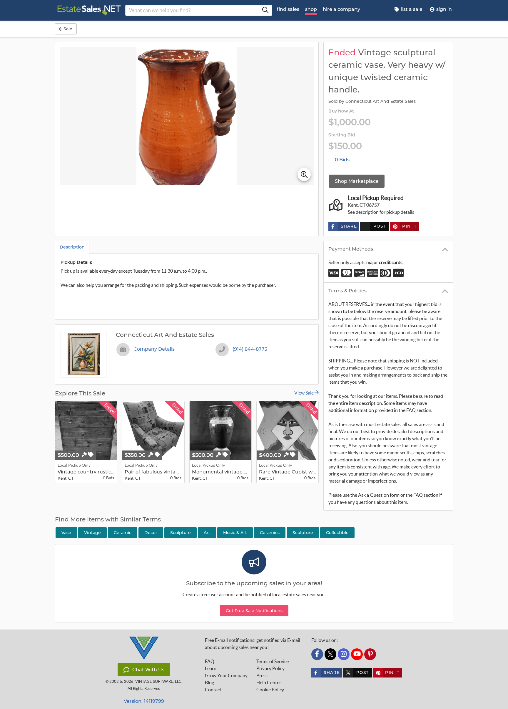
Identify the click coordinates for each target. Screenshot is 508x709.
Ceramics (270, 532)
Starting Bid (341, 135)
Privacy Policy (270, 668)
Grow (226, 675)
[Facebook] (317, 654)
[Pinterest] (370, 654)
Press (262, 675)
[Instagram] (344, 654)
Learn (210, 668)
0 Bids (342, 160)
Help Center (268, 682)
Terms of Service (272, 661)
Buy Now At (341, 111)
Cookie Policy (270, 689)
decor (150, 532)
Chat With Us (148, 669)
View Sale (304, 392)
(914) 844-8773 (250, 349)
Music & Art (235, 532)
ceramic (122, 532)
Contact (213, 689)
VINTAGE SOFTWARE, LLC (158, 681)
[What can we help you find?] (265, 10)
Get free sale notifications (254, 610)
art (207, 532)
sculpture (180, 532)
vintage (92, 532)
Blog (209, 682)
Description (72, 247)
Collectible (337, 532)
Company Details (154, 349)
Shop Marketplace (357, 181)
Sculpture (303, 532)
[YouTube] (357, 654)
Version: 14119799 (144, 701)
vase (66, 532)
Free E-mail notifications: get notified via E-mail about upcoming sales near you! (252, 643)
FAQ (209, 661)
